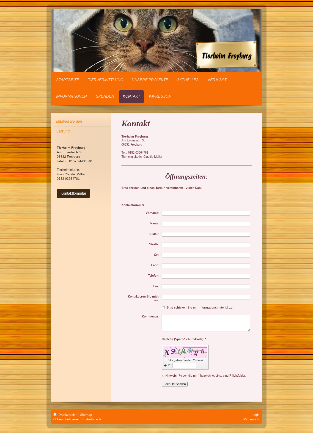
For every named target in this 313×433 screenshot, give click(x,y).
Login (256, 414)
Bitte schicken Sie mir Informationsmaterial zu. (200, 307)
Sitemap (86, 414)
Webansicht (251, 419)
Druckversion (68, 414)
